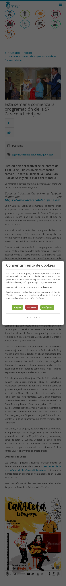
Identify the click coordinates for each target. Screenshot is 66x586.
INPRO (38, 317)
